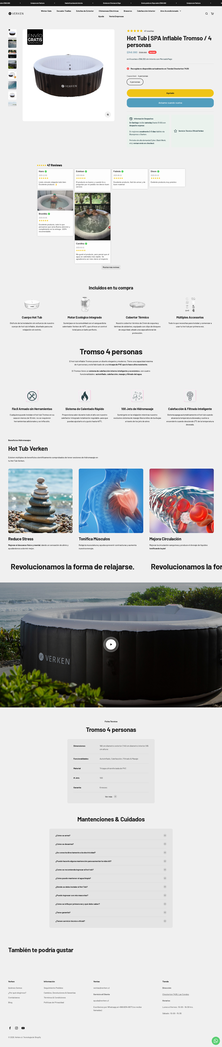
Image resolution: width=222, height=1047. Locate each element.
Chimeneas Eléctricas (109, 11)
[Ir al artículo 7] (12, 95)
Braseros (128, 11)
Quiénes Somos (15, 988)
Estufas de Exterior (85, 11)
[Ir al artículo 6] (12, 85)
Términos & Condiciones (55, 997)
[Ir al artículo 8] (12, 106)
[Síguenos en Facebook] (10, 1028)
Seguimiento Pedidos (53, 988)
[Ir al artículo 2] (12, 44)
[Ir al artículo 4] (12, 65)
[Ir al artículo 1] (12, 33)
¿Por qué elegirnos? (17, 992)
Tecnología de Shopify (32, 1037)
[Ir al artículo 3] (12, 54)
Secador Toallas (64, 11)
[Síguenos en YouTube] (23, 1028)
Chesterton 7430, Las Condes (175, 994)
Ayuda (101, 16)
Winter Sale (46, 11)
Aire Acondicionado (169, 11)
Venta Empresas (116, 16)
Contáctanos (14, 997)
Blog (10, 1002)
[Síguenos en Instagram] (16, 1028)
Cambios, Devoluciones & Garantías (60, 992)
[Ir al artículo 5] (12, 75)
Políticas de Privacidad (54, 1002)
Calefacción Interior (146, 11)
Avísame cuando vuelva (170, 102)
